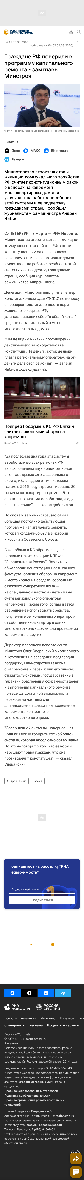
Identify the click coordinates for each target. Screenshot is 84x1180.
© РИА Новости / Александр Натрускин (27, 130)
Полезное (67, 1018)
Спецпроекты (14, 1025)
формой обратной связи (44, 1125)
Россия (37, 781)
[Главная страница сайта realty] (26, 32)
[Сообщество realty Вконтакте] (46, 993)
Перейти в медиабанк (66, 130)
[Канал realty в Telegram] (63, 993)
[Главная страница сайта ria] (5, 32)
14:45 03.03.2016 (16, 42)
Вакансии (11, 1043)
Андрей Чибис (16, 781)
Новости (10, 1018)
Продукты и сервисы (63, 1025)
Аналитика (28, 1018)
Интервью (48, 1018)
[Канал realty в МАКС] (12, 993)
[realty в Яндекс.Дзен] (29, 993)
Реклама (36, 1025)
